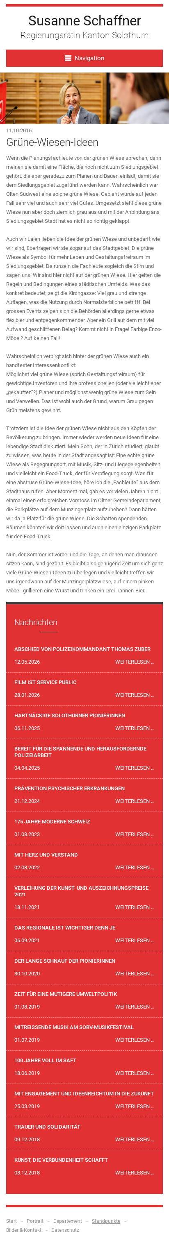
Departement (67, 1221)
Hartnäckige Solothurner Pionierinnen (69, 715)
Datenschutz (65, 1230)
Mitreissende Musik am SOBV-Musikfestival (74, 1027)
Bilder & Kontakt (23, 1230)
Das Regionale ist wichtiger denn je (64, 928)
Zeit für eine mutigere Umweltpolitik (65, 994)
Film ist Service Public (45, 682)
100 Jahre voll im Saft (45, 1060)
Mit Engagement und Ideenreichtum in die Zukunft (84, 1094)
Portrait (35, 1221)
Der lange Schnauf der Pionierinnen (64, 961)
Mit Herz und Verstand (46, 855)
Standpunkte (106, 1221)
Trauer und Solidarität (47, 1127)
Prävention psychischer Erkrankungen (69, 788)
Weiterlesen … (135, 662)
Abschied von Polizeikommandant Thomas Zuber (82, 649)
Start (11, 1221)
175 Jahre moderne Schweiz (52, 821)
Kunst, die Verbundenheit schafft (61, 1160)
